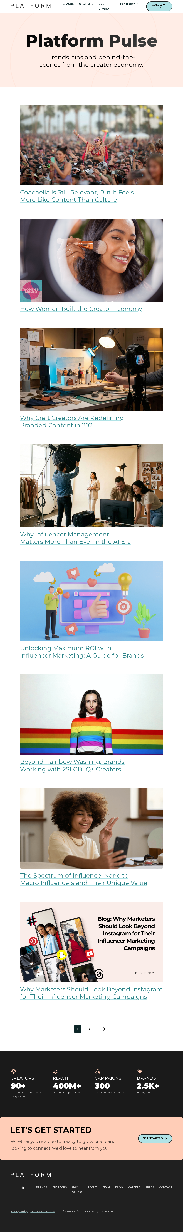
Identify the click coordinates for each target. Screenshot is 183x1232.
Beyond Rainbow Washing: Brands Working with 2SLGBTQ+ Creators (72, 765)
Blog (119, 1187)
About (92, 1187)
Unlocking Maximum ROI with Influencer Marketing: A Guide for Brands (82, 652)
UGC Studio (104, 6)
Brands (68, 4)
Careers (134, 1187)
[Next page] (103, 1029)
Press (149, 1187)
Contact (165, 1187)
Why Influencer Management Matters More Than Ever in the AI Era (75, 538)
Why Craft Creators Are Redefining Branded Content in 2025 (72, 421)
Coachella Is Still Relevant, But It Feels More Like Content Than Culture (77, 196)
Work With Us (159, 6)
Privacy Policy (19, 1211)
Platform (127, 4)
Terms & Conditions (42, 1211)
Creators (86, 4)
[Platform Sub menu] (138, 4)
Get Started (153, 1138)
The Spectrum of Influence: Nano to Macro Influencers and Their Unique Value (83, 879)
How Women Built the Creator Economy (81, 308)
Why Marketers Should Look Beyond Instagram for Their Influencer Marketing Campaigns (91, 993)
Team (106, 1187)
